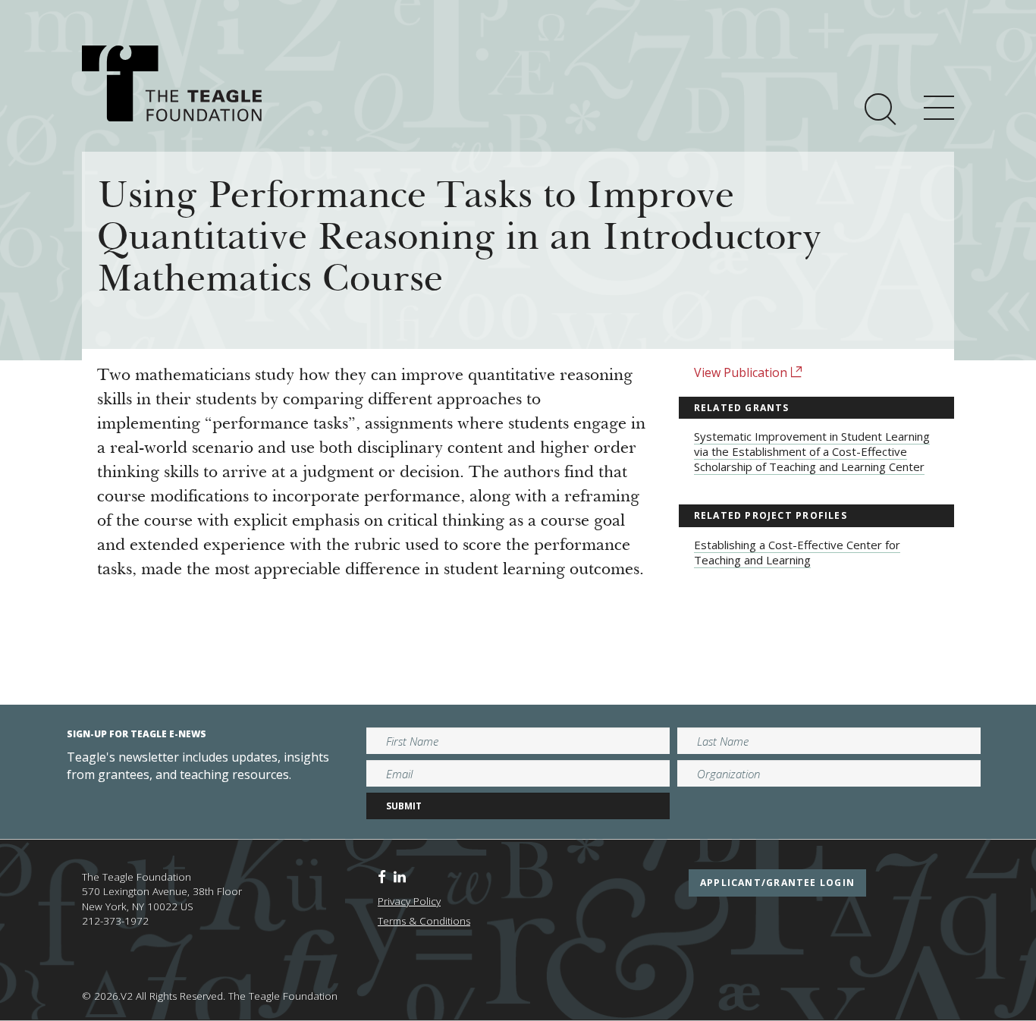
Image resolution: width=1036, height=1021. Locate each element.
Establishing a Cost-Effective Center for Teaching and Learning (797, 552)
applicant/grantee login (777, 882)
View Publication (742, 372)
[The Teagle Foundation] (172, 83)
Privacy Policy (409, 901)
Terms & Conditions (424, 921)
